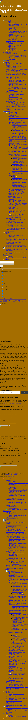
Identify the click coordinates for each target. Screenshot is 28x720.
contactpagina (13, 423)
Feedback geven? (13, 49)
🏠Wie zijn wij (7, 20)
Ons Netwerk (12, 29)
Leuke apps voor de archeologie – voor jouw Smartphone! (17, 216)
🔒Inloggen (6, 259)
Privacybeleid (12, 48)
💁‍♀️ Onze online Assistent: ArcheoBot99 (16, 258)
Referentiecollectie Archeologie (17, 192)
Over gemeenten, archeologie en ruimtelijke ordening (17, 194)
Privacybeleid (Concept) (11, 474)
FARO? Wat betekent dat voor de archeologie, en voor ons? (17, 44)
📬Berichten (6, 60)
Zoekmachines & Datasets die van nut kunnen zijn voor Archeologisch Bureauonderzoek (18, 122)
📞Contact (5, 255)
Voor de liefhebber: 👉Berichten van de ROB (18, 135)
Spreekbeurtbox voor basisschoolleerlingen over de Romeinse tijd (16, 240)
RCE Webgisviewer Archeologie (17, 168)
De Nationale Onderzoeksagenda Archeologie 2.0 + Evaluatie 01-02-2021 (18, 139)
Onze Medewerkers (14, 25)
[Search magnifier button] (1, 266)
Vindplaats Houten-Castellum (16, 87)
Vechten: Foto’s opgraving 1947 (17, 98)
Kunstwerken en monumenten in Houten (16, 246)
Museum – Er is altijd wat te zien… (13, 299)
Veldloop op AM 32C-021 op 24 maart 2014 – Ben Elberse (17, 210)
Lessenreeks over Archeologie (13, 238)
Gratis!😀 (14, 176)
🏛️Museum (6, 62)
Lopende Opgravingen (11, 53)
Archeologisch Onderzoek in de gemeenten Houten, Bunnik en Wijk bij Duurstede (19, 132)
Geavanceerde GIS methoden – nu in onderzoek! (20, 171)
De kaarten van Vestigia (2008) (20, 158)
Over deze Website (10, 46)
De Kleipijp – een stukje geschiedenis (18, 104)
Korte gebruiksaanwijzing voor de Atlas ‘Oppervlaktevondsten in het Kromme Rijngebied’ (17, 56)
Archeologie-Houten (10, 5)
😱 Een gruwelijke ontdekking (16, 214)
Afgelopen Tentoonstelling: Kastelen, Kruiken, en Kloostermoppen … (18, 79)
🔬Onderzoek (6, 111)
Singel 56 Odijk (13, 207)
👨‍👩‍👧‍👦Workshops (6, 248)
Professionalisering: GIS (15, 154)
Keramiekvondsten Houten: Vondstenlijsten (16, 114)
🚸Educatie (6, 232)
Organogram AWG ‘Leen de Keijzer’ (18, 24)
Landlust (11, 213)
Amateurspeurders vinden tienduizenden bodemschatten (16, 226)
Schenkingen (12, 39)
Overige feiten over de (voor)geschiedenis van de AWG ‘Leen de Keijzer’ (17, 37)
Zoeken (24, 392)
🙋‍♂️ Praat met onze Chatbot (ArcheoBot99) (16, 50)
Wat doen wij (12, 23)
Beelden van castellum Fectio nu (17, 99)
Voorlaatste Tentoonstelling (13, 77)
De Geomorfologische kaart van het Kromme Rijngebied (18, 145)
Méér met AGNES (17, 178)
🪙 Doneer (9, 256)
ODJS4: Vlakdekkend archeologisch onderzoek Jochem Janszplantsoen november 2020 (18, 204)
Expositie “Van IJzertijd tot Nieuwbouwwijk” (15, 82)
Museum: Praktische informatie (13, 66)
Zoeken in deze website (6, 390)
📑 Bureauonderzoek (11, 112)
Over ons (8, 21)
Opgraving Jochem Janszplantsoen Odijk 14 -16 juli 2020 (17, 201)
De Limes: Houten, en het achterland (15, 73)
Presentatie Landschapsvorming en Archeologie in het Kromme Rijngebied (20, 149)
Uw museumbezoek (11, 67)
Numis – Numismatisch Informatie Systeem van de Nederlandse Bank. (17, 229)
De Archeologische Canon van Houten (15, 72)
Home (2, 299)
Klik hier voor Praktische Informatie (12, 403)
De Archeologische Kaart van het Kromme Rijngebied (17, 142)
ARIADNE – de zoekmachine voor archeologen (19, 125)
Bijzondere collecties (11, 101)
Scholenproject (10, 234)
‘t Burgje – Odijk (13, 208)
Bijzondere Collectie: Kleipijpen (17, 102)
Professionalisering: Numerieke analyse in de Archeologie (17, 189)
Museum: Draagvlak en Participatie (14, 109)
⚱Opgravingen (7, 52)
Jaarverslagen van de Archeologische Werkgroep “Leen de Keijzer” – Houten (18, 33)
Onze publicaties (10, 231)
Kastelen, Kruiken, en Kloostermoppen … (10, 301)
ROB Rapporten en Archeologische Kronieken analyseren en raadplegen (19, 186)
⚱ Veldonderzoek (10, 196)
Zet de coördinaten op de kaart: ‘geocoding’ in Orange (20, 166)
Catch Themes (11, 476)
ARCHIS (8, 218)
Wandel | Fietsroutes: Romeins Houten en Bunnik (16, 94)
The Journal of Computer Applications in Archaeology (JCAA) (19, 182)
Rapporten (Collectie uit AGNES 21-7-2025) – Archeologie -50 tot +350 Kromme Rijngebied (18, 162)
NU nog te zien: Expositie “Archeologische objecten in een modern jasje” (17, 69)
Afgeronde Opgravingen (12, 59)
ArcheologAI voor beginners (19, 179)
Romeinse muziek (13, 97)
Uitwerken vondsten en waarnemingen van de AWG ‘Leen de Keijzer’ (18, 118)
